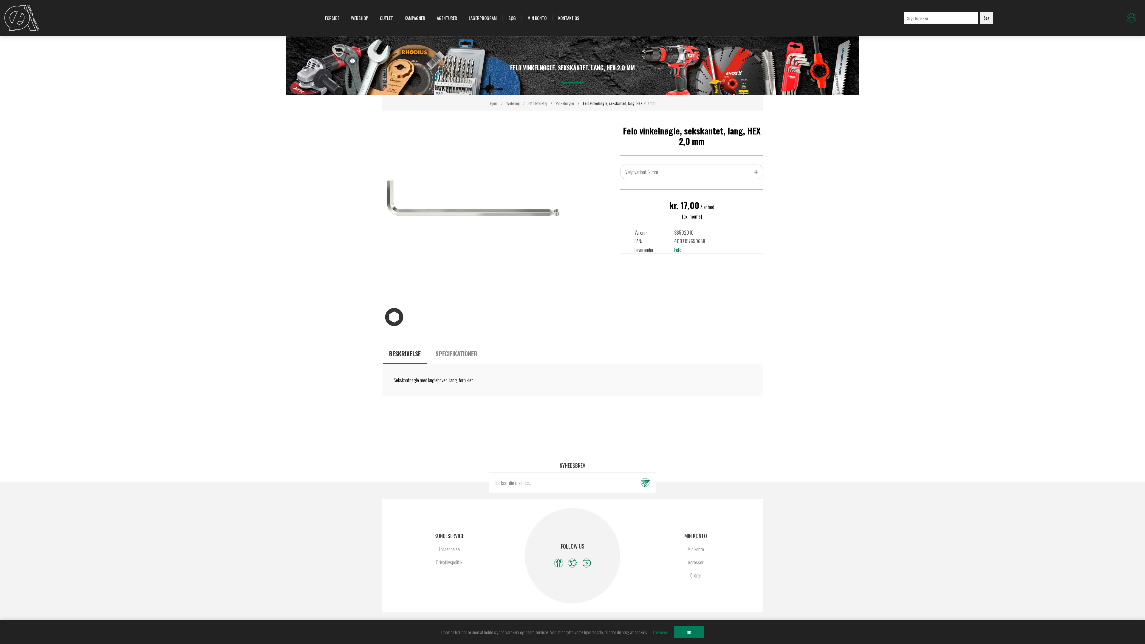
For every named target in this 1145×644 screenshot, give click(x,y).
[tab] (405, 353)
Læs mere (660, 632)
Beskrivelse (405, 353)
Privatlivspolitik (449, 562)
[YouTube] (586, 563)
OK (689, 632)
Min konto (537, 18)
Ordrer (695, 575)
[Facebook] (558, 563)
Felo (677, 249)
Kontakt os (568, 18)
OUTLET (386, 18)
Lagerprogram (483, 18)
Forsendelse (449, 549)
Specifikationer (456, 353)
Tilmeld (645, 483)
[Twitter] (572, 563)
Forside (332, 18)
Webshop (359, 18)
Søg (512, 18)
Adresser (696, 562)
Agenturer (447, 18)
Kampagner (415, 18)
